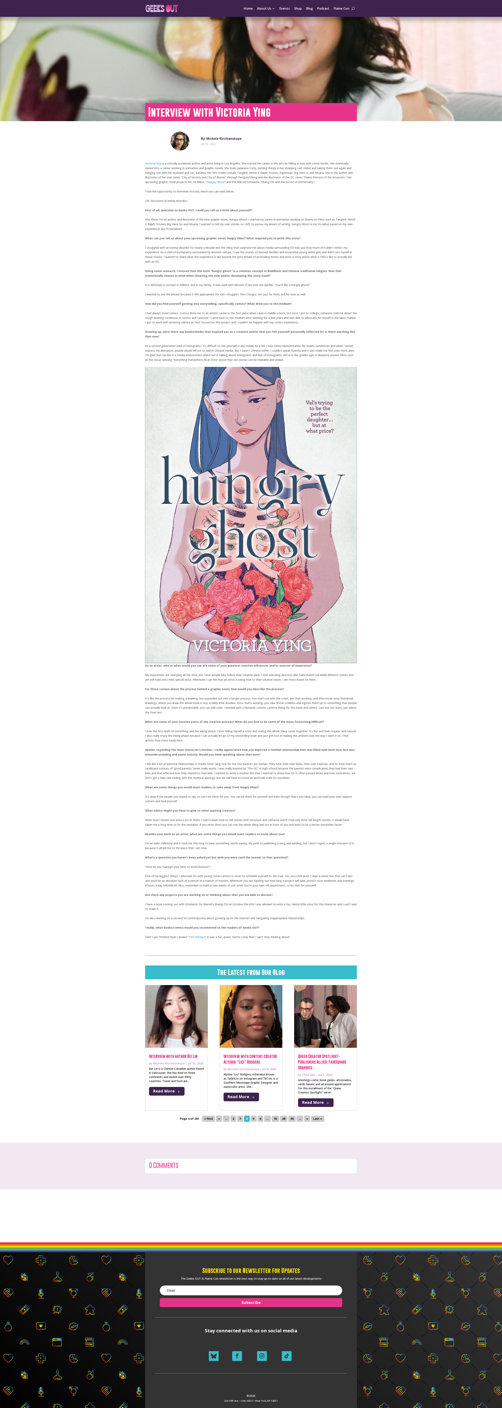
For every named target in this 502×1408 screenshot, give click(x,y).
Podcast (323, 8)
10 (275, 1119)
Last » (317, 1119)
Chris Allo (308, 1075)
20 (283, 1119)
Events (284, 8)
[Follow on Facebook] (237, 1356)
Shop (298, 8)
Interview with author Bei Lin (173, 1056)
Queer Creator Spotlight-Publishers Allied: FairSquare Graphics (322, 1062)
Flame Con (341, 8)
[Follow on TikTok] (287, 1356)
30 (292, 1119)
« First (208, 1119)
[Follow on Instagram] (262, 1356)
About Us (264, 8)
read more (164, 1091)
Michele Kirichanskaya (169, 1063)
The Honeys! (197, 937)
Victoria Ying (153, 163)
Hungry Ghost (216, 182)
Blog (309, 8)
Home (248, 8)
